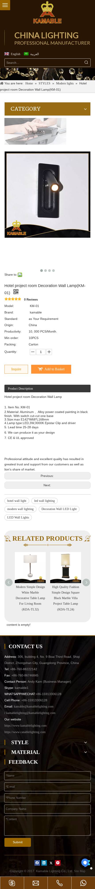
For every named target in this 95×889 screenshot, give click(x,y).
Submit (18, 842)
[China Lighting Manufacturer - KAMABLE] (47, 12)
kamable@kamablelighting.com (33, 706)
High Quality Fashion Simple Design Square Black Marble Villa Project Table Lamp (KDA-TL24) (65, 598)
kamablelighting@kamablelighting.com (30, 713)
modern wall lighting (20, 509)
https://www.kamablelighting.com (25, 725)
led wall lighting (44, 500)
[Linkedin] (44, 863)
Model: (9, 306)
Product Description (20, 388)
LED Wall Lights (18, 517)
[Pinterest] (58, 863)
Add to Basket (54, 369)
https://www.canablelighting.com (25, 732)
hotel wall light (16, 500)
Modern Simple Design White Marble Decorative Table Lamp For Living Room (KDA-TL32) (30, 598)
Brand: (9, 312)
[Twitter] (51, 863)
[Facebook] (37, 863)
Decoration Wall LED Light (59, 509)
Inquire (16, 369)
